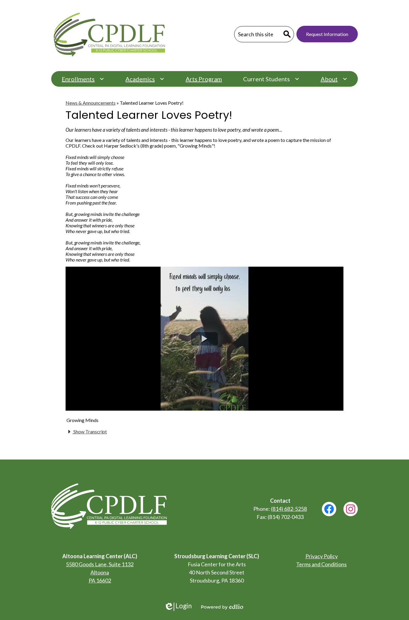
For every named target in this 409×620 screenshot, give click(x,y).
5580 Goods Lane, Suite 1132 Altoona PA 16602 (100, 572)
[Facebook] (329, 509)
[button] (204, 339)
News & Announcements (91, 103)
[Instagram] (350, 509)
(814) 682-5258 (289, 508)
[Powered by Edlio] (222, 607)
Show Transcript (89, 431)
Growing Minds (82, 420)
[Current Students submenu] (271, 79)
